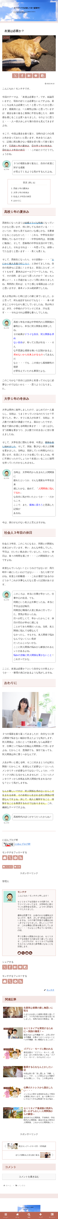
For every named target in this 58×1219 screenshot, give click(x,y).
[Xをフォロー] (23, 953)
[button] (42, 75)
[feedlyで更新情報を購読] (27, 953)
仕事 (18, 867)
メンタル (8, 867)
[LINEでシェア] (36, 75)
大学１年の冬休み (21, 192)
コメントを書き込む (29, 1176)
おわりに (17, 200)
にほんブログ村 (22, 844)
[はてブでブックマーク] (29, 75)
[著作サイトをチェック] (19, 953)
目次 (25, 182)
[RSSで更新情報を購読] (30, 953)
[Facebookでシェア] (22, 75)
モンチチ (22, 892)
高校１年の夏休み (21, 188)
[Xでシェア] (15, 75)
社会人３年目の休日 (22, 196)
